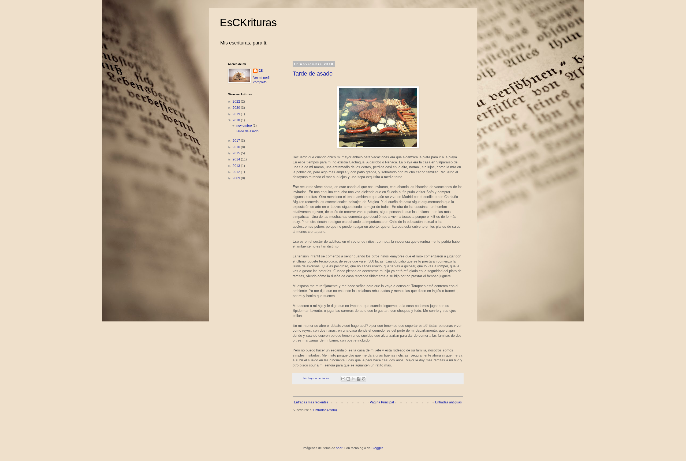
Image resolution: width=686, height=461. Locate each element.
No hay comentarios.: (317, 378)
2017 (237, 141)
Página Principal (382, 402)
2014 (237, 159)
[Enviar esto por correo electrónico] (343, 378)
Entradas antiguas (448, 402)
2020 (237, 108)
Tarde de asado (313, 73)
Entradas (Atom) (325, 410)
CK (261, 71)
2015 (237, 153)
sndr (339, 448)
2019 (237, 114)
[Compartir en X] (353, 378)
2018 (237, 120)
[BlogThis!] (348, 378)
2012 (237, 172)
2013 (237, 166)
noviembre (244, 126)
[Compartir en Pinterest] (363, 378)
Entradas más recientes (311, 402)
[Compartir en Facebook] (358, 378)
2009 (237, 178)
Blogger (377, 448)
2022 (237, 101)
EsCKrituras (248, 22)
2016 (237, 147)
